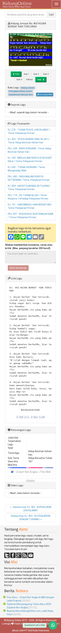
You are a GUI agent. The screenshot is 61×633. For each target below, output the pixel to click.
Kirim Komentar (18, 268)
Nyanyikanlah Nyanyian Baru (21, 95)
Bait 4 (19, 79)
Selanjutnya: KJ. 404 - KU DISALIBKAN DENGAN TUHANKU (30, 517)
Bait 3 (46, 74)
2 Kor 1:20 (38, 417)
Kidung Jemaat (19, 23)
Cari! (51, 14)
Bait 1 (26, 74)
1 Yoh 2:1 (22, 417)
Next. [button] (39, 79)
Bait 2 (36, 74)
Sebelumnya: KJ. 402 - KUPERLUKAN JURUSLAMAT (30, 509)
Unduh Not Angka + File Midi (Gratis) (33, 473)
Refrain (29, 79)
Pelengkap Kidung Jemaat (20, 91)
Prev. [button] (17, 74)
